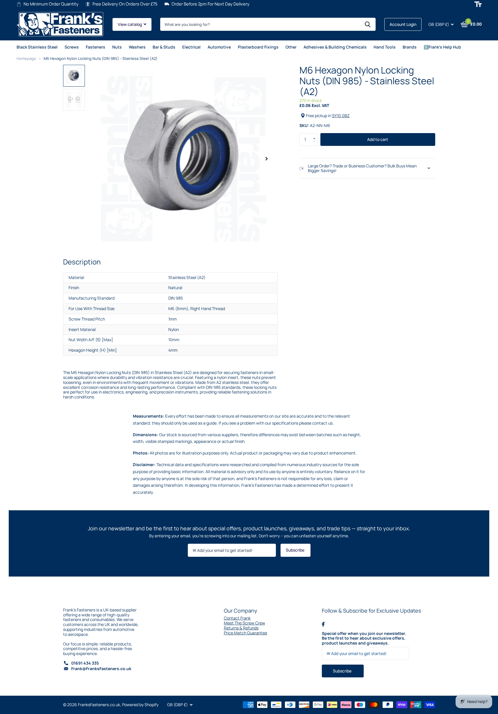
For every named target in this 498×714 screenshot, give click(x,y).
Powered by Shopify (140, 704)
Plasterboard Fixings (258, 47)
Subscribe (295, 550)
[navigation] (74, 76)
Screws (72, 47)
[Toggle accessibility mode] (478, 4)
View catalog (130, 24)
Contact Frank (237, 618)
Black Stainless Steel (37, 47)
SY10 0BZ (341, 115)
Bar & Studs (164, 47)
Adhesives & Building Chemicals (335, 47)
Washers (137, 47)
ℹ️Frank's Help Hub (442, 47)
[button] (316, 134)
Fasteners (95, 47)
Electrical (191, 47)
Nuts (117, 47)
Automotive (219, 47)
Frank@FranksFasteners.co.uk (101, 668)
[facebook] (323, 624)
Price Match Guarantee (245, 633)
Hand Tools (385, 47)
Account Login (403, 24)
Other (291, 47)
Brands (410, 47)
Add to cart (377, 139)
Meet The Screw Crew (244, 623)
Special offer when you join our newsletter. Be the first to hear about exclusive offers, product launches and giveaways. (364, 638)
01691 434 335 (85, 663)
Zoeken (368, 24)
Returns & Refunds (241, 628)
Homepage (26, 58)
